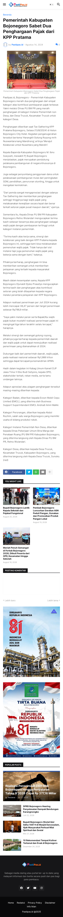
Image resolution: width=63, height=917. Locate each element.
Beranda (7, 15)
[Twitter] (29, 472)
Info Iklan (31, 906)
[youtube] (34, 888)
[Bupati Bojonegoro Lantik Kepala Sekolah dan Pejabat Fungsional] (16, 496)
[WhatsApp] (36, 472)
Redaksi (21, 902)
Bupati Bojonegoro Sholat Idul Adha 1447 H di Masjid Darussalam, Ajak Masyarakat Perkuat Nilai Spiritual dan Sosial (41, 826)
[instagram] (41, 888)
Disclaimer (50, 902)
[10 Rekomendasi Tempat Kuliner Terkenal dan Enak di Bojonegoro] (12, 845)
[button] (4, 4)
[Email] (43, 472)
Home (11, 902)
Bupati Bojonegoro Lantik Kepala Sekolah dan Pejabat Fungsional (16, 510)
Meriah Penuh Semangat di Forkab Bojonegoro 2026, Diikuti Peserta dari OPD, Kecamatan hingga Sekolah (16, 553)
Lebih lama (52, 600)
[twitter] (28, 888)
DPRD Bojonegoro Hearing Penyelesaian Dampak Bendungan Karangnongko (41, 809)
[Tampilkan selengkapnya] (50, 472)
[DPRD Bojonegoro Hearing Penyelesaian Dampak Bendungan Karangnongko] (12, 811)
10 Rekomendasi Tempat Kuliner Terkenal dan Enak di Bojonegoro (40, 841)
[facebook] (21, 888)
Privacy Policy (35, 902)
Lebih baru (10, 600)
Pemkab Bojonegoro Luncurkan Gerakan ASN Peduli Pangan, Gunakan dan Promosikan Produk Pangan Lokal (46, 513)
